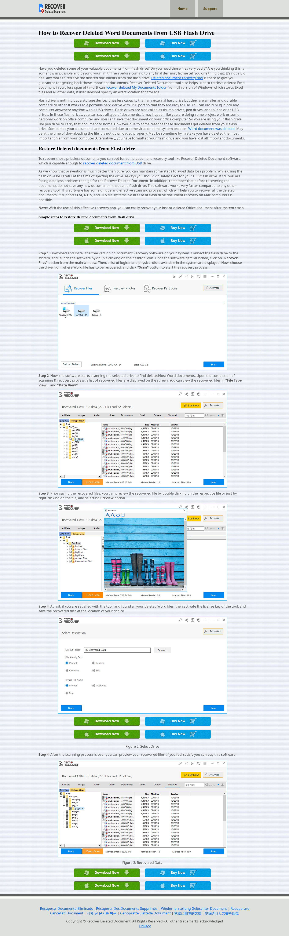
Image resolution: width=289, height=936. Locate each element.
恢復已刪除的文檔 (187, 913)
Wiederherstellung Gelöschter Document (194, 908)
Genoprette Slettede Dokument (145, 913)
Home (182, 8)
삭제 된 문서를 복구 (102, 913)
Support (210, 8)
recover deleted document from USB (112, 163)
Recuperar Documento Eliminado (66, 908)
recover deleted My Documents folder (136, 87)
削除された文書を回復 (222, 913)
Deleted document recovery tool (177, 78)
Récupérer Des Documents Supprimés (126, 908)
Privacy (145, 926)
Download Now (107, 42)
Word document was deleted (211, 128)
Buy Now (178, 42)
